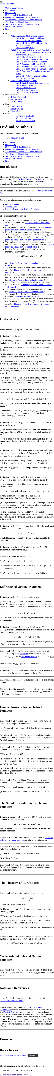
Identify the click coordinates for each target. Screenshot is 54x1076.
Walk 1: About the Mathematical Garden (27, 36)
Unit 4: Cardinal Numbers (26, 90)
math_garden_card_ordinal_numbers (13, 1056)
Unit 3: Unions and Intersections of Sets (32, 59)
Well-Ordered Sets (11, 1012)
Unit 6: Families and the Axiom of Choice (33, 66)
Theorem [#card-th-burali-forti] (26, 296)
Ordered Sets (10, 13)
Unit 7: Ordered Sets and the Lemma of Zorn (34, 69)
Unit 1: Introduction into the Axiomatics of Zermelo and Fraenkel (33, 53)
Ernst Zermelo (16, 102)
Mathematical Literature (25, 116)
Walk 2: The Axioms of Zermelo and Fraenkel (29, 50)
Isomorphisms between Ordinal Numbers (22, 17)
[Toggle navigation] (1, 1)
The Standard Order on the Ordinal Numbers (23, 20)
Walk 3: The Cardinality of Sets (23, 80)
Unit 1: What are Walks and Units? (30, 38)
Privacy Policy (16, 111)
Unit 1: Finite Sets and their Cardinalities (32, 83)
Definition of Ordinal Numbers (18, 15)
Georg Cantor (16, 99)
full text (41, 179)
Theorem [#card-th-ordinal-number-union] (26, 292)
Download (9, 29)
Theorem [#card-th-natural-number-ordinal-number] (28, 228)
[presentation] (13, 220)
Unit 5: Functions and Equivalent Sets (31, 64)
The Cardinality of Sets (14, 138)
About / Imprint (16, 109)
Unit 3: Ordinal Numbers (26, 88)
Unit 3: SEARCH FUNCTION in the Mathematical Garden (31, 44)
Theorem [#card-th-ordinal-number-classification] (29, 245)
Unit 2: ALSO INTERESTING (29, 40)
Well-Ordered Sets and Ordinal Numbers (22, 24)
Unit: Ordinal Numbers (14, 8)
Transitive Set (11, 207)
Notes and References (14, 27)
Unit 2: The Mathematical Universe (30, 57)
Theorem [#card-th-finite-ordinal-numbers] (26, 280)
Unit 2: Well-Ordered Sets (26, 85)
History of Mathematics (25, 120)
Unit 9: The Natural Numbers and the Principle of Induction (31, 77)
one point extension (29, 656)
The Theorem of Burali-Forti (17, 22)
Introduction (10, 10)
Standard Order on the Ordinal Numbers (22, 209)
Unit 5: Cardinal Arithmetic (27, 92)
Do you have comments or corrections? (16, 1075)
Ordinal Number (12, 204)
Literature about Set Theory (12, 1000)
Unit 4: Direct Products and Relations (31, 62)
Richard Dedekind (18, 97)
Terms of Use (16, 106)
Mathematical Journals (25, 118)
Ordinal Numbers (25, 179)
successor (24, 654)
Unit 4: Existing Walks (25, 48)
